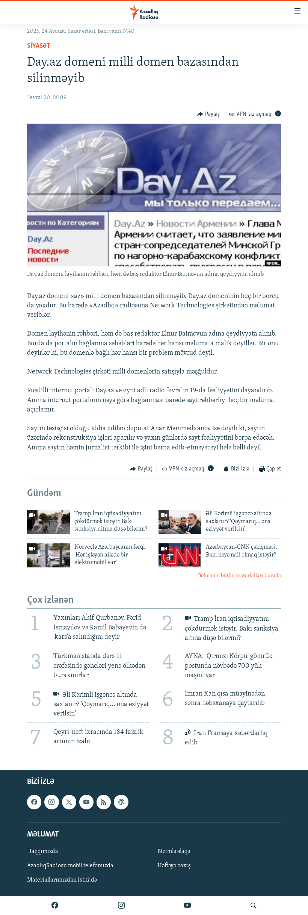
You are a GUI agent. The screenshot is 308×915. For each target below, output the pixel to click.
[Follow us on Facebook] (34, 802)
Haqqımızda (42, 851)
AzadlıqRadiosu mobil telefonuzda (70, 866)
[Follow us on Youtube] (86, 802)
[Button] (208, 114)
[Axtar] (253, 905)
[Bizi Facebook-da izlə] (54, 905)
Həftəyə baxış (174, 866)
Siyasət (38, 46)
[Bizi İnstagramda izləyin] (121, 905)
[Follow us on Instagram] (51, 802)
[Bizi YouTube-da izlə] (187, 905)
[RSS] (104, 802)
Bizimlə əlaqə (173, 851)
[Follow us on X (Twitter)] (69, 802)
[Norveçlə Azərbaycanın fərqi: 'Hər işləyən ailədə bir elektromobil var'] (48, 555)
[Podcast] (121, 802)
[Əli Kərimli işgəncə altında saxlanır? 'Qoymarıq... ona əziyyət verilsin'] (180, 522)
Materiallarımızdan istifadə (62, 880)
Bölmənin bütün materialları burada (239, 576)
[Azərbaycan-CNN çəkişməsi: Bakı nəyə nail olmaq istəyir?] (180, 555)
